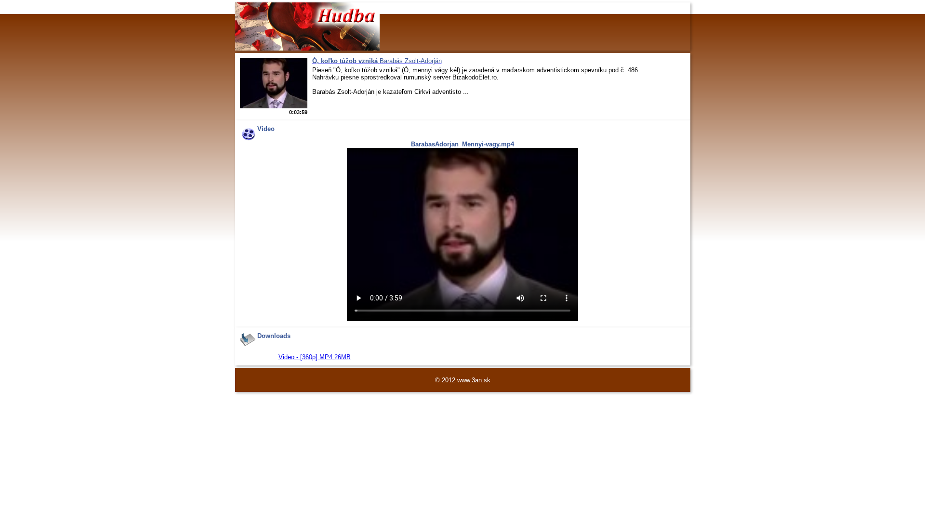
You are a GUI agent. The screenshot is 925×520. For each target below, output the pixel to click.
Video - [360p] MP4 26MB (314, 357)
